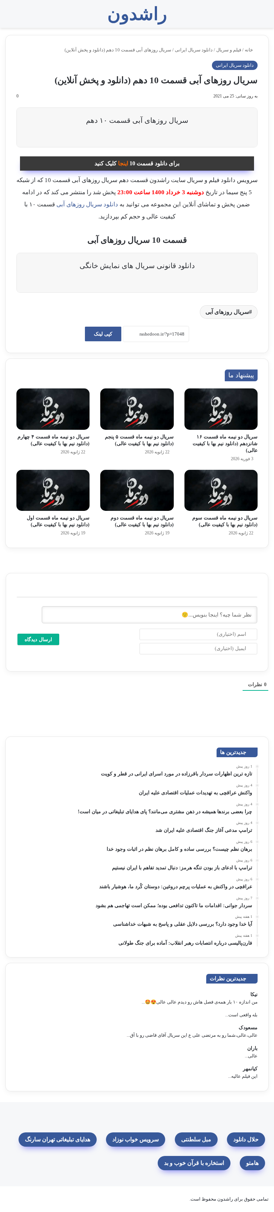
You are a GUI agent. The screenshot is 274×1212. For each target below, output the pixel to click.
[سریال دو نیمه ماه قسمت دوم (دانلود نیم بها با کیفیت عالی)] (136, 490)
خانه (249, 49)
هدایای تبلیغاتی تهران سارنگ (57, 1139)
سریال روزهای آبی (227, 312)
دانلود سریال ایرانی (194, 49)
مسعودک (248, 1027)
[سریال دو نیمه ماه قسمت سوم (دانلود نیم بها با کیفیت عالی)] (221, 490)
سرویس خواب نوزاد (135, 1139)
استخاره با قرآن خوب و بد (194, 1163)
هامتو (252, 1163)
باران (252, 1048)
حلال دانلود (246, 1139)
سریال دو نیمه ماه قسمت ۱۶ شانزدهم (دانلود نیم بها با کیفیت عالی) (225, 443)
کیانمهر (250, 1068)
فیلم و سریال (228, 49)
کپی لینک (103, 334)
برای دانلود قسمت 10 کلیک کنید (137, 163)
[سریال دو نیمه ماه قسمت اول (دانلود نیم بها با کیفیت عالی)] (53, 490)
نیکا (254, 994)
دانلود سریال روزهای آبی (87, 204)
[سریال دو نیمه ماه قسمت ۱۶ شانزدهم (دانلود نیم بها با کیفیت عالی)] (221, 409)
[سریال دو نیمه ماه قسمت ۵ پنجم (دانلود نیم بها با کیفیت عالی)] (136, 409)
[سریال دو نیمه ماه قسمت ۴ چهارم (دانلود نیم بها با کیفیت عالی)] (53, 409)
